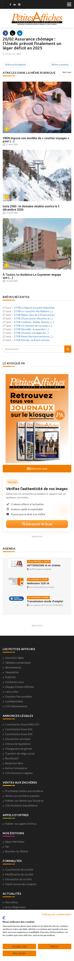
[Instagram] (19, 5)
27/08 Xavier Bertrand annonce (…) (33, 336)
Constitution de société (19, 869)
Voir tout (66, 72)
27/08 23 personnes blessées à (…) (33, 318)
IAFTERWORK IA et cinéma (43, 565)
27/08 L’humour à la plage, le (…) (31, 332)
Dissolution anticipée (18, 739)
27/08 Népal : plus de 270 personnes (34, 314)
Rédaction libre (14, 763)
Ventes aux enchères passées (22, 795)
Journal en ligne (14, 657)
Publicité (10, 677)
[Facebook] (10, 5)
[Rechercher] (67, 349)
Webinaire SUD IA (38, 583)
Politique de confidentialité (56, 914)
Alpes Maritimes (14, 841)
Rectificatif (11, 758)
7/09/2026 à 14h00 (38, 579)
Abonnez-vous (39, 468)
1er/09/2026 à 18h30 (39, 562)
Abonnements (13, 667)
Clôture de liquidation (18, 743)
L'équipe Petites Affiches (19, 686)
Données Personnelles (18, 696)
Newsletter (12, 672)
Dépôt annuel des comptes (20, 884)
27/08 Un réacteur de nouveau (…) (33, 325)
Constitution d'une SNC (19, 734)
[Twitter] (5, 5)
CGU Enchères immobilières (21, 805)
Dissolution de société (18, 879)
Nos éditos (11, 902)
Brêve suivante (60, 64)
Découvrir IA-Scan (38, 524)
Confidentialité (14, 701)
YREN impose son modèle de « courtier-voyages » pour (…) (36, 139)
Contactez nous (14, 682)
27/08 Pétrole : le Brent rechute (32, 339)
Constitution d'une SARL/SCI (22, 724)
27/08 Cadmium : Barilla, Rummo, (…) (34, 322)
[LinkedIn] (15, 5)
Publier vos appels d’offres (21, 823)
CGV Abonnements (16, 706)
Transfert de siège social (19, 753)
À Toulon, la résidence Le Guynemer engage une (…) (32, 276)
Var (7, 846)
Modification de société (19, 874)
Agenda (9, 548)
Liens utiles (11, 691)
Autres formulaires (16, 768)
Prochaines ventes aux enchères (24, 791)
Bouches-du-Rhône (16, 851)
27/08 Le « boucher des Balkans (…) (33, 311)
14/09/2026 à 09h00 (39, 597)
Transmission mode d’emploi (45, 601)
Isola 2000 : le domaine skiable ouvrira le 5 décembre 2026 (31, 208)
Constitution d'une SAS (18, 729)
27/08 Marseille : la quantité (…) (31, 329)
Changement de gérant (18, 748)
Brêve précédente (15, 64)
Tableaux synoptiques (18, 662)
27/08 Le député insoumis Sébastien (34, 307)
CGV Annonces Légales (19, 773)
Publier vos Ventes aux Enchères (24, 800)
